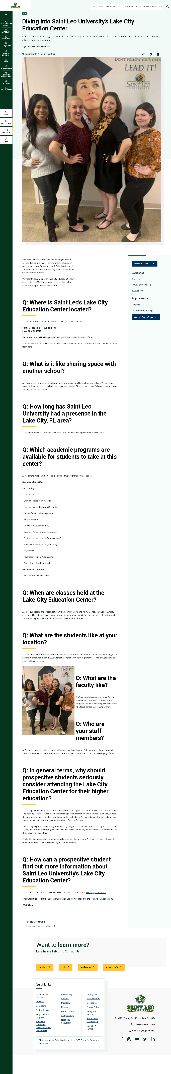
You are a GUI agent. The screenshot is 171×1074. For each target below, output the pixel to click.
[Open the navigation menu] (6, 15)
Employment (92, 994)
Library (64, 1007)
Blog (120, 7)
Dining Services (43, 1010)
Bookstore (41, 1005)
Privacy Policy (93, 1007)
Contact (64, 998)
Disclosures (92, 1003)
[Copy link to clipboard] (143, 54)
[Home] (16, 5)
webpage (78, 898)
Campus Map (67, 1015)
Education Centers (44, 46)
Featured (31, 46)
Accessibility (66, 994)
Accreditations (93, 998)
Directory (65, 1003)
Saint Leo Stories (111, 7)
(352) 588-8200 (148, 1030)
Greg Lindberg (49, 54)
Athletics (40, 1001)
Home (94, 7)
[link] (145, 264)
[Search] (167, 6)
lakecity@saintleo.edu (96, 892)
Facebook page (106, 898)
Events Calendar (68, 1011)
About (101, 7)
